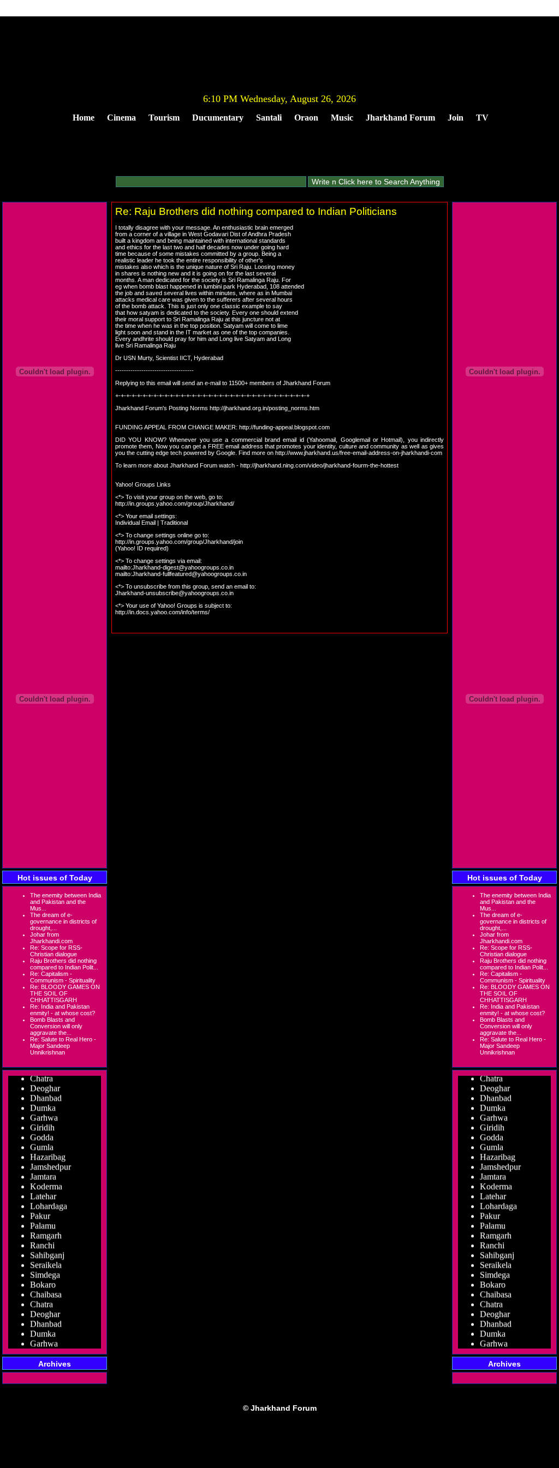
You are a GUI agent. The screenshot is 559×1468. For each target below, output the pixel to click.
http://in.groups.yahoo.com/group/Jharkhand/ (174, 503)
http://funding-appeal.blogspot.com (284, 427)
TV (482, 117)
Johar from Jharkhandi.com (51, 937)
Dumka (43, 1102)
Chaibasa (46, 1289)
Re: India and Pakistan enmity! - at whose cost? (62, 1009)
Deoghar (45, 1083)
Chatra (41, 1299)
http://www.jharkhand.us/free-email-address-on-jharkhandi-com (358, 453)
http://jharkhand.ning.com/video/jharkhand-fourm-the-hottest (319, 465)
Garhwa (44, 1112)
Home (83, 117)
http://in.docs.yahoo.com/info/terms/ (162, 612)
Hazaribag (48, 1152)
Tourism (164, 117)
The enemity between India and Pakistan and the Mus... (65, 902)
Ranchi (42, 1240)
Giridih (42, 1122)
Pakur (40, 1210)
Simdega (45, 1269)
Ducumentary (217, 117)
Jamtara (43, 1171)
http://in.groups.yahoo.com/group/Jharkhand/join (179, 541)
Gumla (41, 1142)
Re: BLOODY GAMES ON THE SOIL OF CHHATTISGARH (65, 993)
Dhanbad (46, 1093)
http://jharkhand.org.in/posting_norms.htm (264, 408)
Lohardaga (48, 1201)
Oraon (306, 117)
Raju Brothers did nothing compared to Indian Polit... (64, 963)
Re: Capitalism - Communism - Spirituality (63, 977)
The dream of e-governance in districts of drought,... (63, 921)
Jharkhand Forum (400, 117)
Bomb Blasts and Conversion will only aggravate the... (56, 1026)
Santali (269, 117)
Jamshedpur (50, 1161)
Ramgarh (46, 1230)
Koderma (46, 1181)
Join (455, 117)
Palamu (43, 1220)
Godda (41, 1132)
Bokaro (43, 1279)
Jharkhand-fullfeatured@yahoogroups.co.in (189, 574)
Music (342, 117)
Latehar (43, 1191)
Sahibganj (47, 1250)
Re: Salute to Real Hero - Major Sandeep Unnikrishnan (63, 1046)
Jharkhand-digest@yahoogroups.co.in (183, 567)
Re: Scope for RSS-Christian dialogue (56, 950)
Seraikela (46, 1260)
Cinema (121, 117)
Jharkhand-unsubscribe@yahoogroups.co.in (174, 593)
